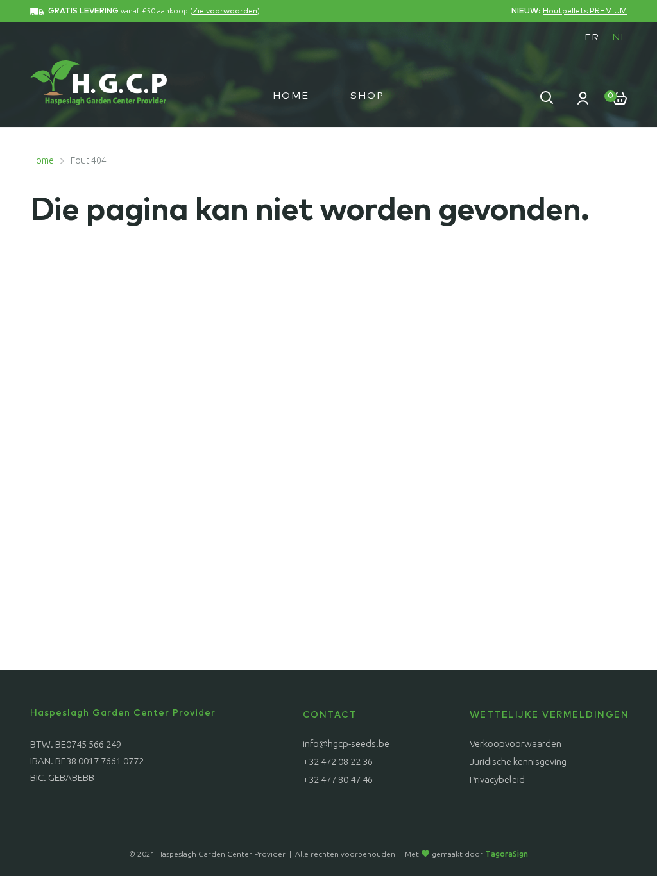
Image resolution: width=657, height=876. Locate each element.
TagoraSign (506, 854)
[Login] (583, 97)
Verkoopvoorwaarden (515, 743)
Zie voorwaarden (224, 11)
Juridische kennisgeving (518, 761)
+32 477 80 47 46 (338, 779)
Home (291, 96)
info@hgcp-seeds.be (346, 743)
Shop (367, 96)
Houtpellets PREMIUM (585, 11)
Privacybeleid (497, 779)
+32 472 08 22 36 (338, 761)
